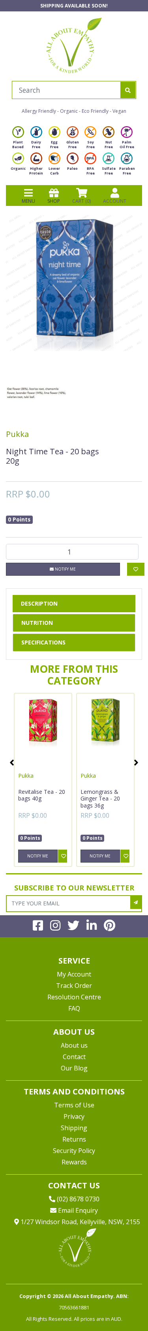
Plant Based (18, 144)
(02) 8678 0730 (77, 1199)
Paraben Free (127, 171)
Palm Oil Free (127, 144)
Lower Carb (54, 171)
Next (136, 762)
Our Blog (74, 1068)
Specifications (43, 642)
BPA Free (90, 171)
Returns (74, 1139)
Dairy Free (36, 144)
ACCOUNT (114, 201)
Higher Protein (36, 171)
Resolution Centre (74, 997)
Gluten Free (72, 144)
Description (39, 603)
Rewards (74, 1162)
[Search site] (128, 90)
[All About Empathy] (74, 45)
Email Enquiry (77, 1210)
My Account (74, 974)
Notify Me (65, 569)
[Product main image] (74, 283)
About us (74, 1045)
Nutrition (37, 622)
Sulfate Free (109, 171)
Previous (12, 762)
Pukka (17, 434)
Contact (74, 1056)
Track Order (74, 985)
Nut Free (109, 144)
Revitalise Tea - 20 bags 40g (41, 795)
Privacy (74, 1116)
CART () (81, 201)
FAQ (74, 1008)
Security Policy (74, 1150)
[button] (122, 1306)
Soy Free (90, 144)
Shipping (74, 1128)
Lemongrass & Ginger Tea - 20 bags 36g (100, 798)
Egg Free (54, 144)
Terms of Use (74, 1105)
